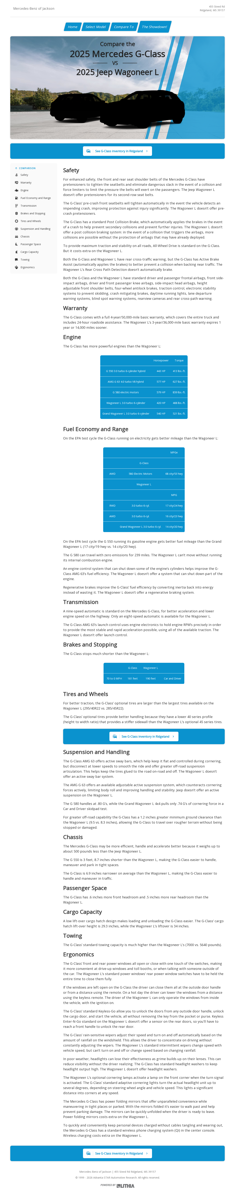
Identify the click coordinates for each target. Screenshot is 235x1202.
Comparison (27, 168)
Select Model (95, 27)
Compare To (124, 27)
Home (73, 27)
